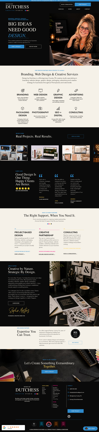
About (43, 392)
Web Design (56, 389)
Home (43, 387)
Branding (55, 387)
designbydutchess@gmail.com (49, 0)
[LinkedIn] (69, 416)
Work (43, 390)
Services (44, 389)
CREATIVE (11, 10)
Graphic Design (56, 390)
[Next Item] (94, 153)
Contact (44, 393)
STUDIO (19, 10)
